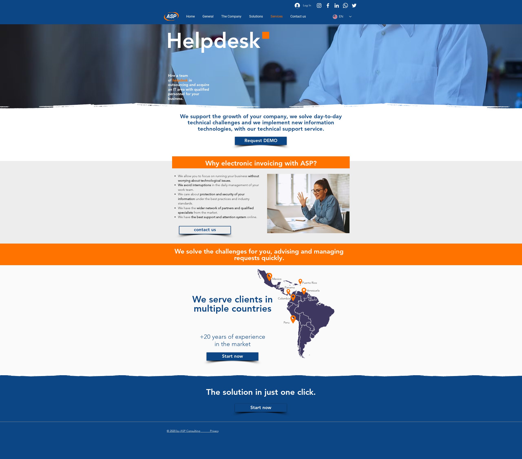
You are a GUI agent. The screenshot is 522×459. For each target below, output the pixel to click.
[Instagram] (319, 5)
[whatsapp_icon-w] (345, 5)
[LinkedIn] (337, 5)
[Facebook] (328, 5)
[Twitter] (354, 5)
